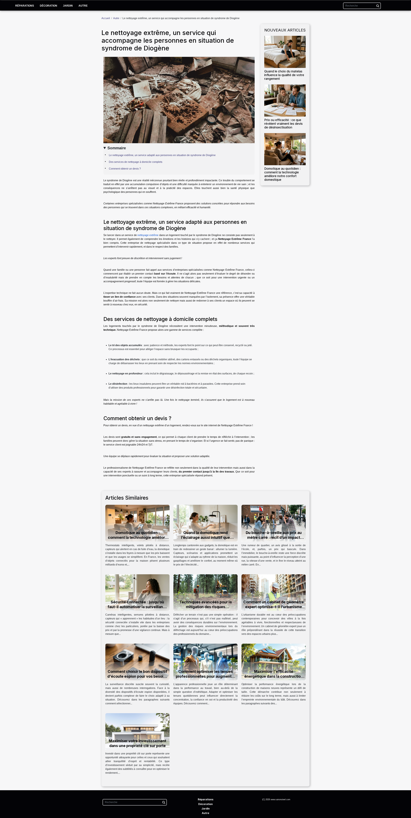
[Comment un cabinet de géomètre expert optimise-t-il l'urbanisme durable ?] (273, 592)
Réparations (24, 5)
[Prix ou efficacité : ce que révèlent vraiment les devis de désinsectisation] (285, 100)
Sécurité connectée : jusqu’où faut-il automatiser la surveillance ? (137, 607)
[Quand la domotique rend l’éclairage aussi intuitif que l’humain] (205, 523)
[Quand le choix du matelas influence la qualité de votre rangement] (285, 51)
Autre (83, 5)
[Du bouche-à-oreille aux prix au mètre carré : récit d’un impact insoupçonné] (273, 523)
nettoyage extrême (147, 235)
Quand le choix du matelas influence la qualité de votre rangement (284, 75)
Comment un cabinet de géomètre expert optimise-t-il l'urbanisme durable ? (273, 607)
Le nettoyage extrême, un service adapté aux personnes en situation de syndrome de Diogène (162, 155)
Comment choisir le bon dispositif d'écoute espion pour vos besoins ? (137, 676)
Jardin (68, 5)
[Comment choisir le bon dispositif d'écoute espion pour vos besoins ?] (137, 662)
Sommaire (116, 148)
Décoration (48, 5)
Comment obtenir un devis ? (125, 168)
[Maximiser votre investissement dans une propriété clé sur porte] (137, 731)
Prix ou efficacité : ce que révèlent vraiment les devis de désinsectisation (283, 123)
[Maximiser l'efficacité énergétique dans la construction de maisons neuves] (273, 662)
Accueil (105, 18)
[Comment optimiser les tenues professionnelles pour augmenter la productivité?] (205, 662)
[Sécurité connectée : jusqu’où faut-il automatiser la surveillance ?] (137, 592)
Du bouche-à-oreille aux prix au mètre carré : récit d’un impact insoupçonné (274, 537)
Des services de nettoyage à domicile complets (135, 162)
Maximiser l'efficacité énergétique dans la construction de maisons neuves (273, 676)
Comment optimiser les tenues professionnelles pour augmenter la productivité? (205, 676)
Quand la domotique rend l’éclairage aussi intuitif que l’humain (205, 537)
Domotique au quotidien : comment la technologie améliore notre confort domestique (282, 174)
